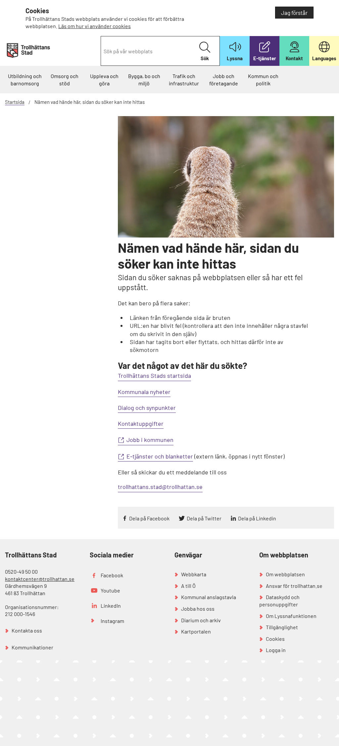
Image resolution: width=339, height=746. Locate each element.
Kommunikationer (32, 647)
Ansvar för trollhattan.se (294, 586)
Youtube (110, 590)
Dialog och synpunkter (147, 407)
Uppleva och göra (104, 79)
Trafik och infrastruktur (184, 79)
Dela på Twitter (204, 518)
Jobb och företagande (223, 79)
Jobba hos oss (198, 608)
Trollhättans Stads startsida (154, 375)
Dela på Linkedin (257, 518)
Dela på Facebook (149, 518)
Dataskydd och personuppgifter (279, 600)
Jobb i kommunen (149, 439)
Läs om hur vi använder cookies (94, 26)
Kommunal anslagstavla (208, 597)
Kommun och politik (263, 79)
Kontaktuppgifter (141, 423)
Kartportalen (196, 631)
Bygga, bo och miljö (144, 79)
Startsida (14, 102)
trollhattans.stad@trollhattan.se (160, 486)
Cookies (275, 639)
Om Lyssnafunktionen (291, 616)
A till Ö (188, 586)
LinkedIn (111, 605)
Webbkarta (193, 574)
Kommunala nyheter (144, 391)
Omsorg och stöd (64, 79)
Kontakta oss (27, 630)
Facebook (112, 575)
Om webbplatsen (285, 574)
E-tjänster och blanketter (159, 456)
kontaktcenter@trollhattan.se (39, 579)
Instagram (112, 621)
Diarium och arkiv (201, 620)
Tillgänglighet (282, 627)
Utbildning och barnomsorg (25, 79)
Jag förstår (294, 12)
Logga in (276, 650)
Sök (205, 58)
